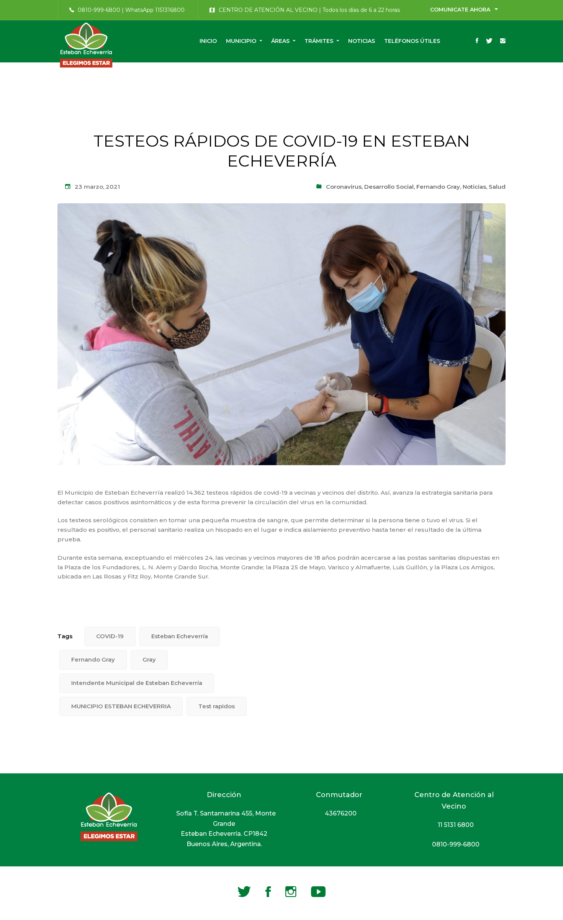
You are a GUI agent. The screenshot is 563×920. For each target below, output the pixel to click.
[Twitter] (489, 41)
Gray (149, 659)
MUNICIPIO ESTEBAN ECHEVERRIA (121, 706)
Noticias (474, 186)
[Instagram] (503, 41)
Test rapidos (216, 706)
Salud (497, 186)
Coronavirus (344, 186)
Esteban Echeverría (179, 636)
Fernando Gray (438, 186)
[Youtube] (318, 891)
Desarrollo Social (389, 186)
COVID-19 (110, 636)
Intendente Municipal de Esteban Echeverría (136, 682)
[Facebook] (477, 41)
